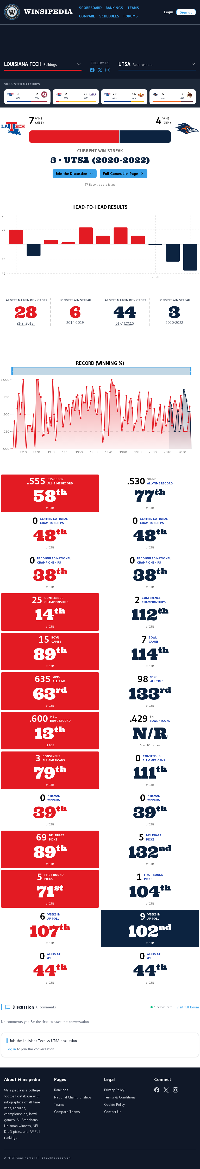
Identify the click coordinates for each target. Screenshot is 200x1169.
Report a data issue (102, 184)
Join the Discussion (71, 173)
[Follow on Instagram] (107, 70)
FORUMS (130, 16)
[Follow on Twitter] (100, 70)
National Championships (73, 1097)
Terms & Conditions (120, 1097)
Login (168, 12)
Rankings (61, 1090)
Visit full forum (188, 1007)
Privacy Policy (114, 1090)
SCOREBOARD (90, 7)
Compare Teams (67, 1111)
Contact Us (112, 1111)
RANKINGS (114, 7)
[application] (100, 248)
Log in (11, 1049)
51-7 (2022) (125, 323)
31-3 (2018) (26, 323)
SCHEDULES (109, 16)
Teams (59, 1104)
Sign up (186, 12)
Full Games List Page (120, 173)
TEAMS (133, 7)
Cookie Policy (114, 1104)
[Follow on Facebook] (92, 70)
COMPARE (87, 16)
